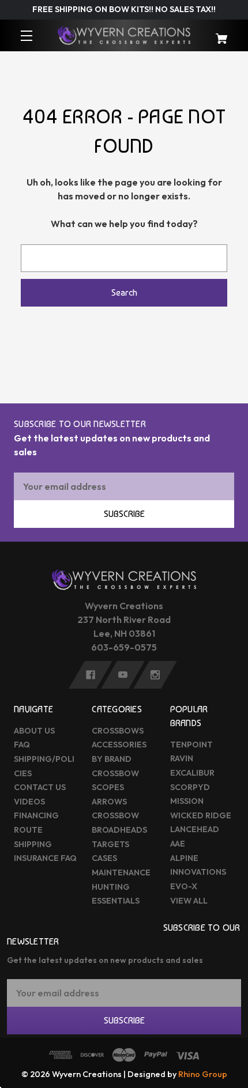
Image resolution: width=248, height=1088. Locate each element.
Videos (29, 801)
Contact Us (40, 787)
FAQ (22, 744)
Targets (110, 844)
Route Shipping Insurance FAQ (45, 844)
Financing (36, 815)
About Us (34, 731)
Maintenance (121, 872)
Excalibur (192, 773)
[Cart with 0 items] (215, 33)
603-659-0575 (124, 647)
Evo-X (183, 886)
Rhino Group (202, 1074)
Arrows (109, 801)
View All (189, 901)
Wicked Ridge (200, 815)
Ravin (181, 758)
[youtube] (123, 675)
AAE (177, 843)
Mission (187, 801)
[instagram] (155, 675)
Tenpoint (191, 744)
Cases (104, 858)
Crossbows (118, 731)
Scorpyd (190, 787)
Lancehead (194, 829)
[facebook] (90, 675)
